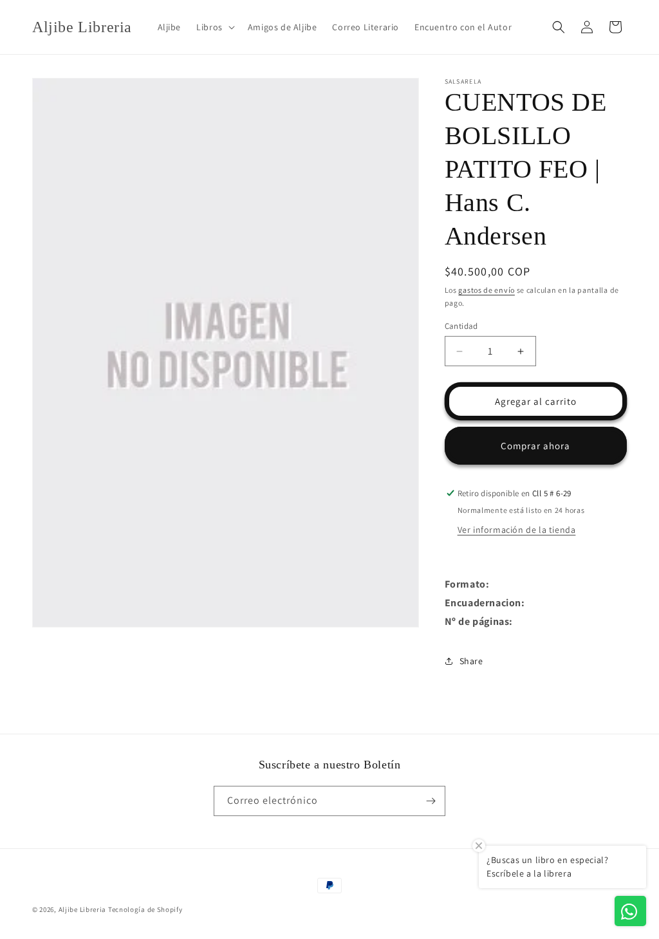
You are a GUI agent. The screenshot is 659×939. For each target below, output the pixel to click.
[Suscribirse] (430, 801)
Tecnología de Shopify (145, 909)
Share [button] (471, 661)
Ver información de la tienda (517, 529)
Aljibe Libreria (83, 909)
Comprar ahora (535, 446)
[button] (214, 27)
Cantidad (461, 326)
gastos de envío (486, 290)
